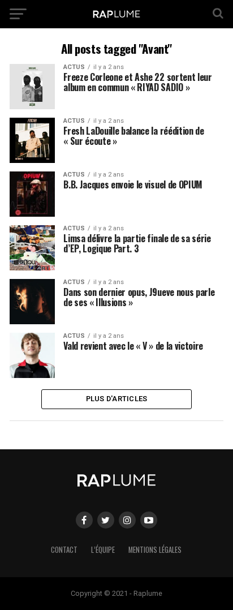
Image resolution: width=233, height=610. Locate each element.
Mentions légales (155, 549)
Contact (64, 549)
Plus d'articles (117, 398)
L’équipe (103, 549)
